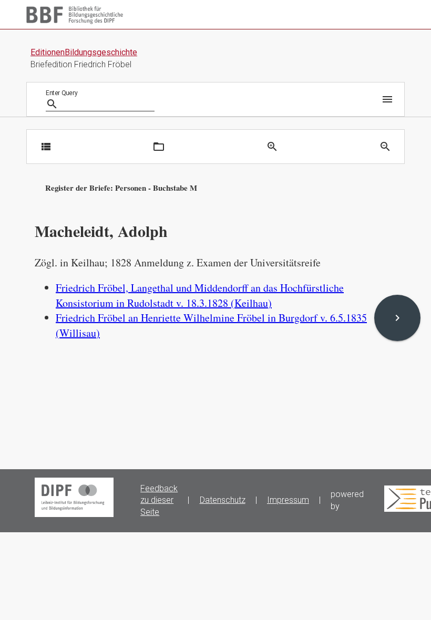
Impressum (288, 500)
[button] (385, 99)
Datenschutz (222, 500)
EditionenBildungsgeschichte (83, 52)
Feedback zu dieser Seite (159, 500)
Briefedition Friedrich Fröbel (80, 64)
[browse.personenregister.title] (158, 146)
